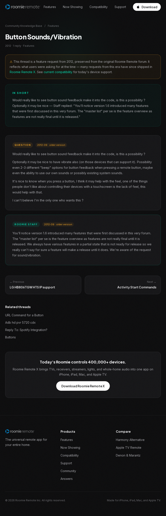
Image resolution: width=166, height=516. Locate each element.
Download (149, 7)
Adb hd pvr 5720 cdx (20, 322)
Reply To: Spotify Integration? (26, 330)
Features (50, 7)
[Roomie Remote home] (22, 7)
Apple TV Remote (128, 447)
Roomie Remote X (22, 72)
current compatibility (58, 72)
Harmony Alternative (130, 440)
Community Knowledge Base (23, 25)
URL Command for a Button (24, 315)
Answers (67, 479)
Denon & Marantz (128, 455)
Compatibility (98, 7)
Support (120, 7)
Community (68, 471)
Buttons (10, 337)
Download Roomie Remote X (83, 386)
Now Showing (73, 7)
